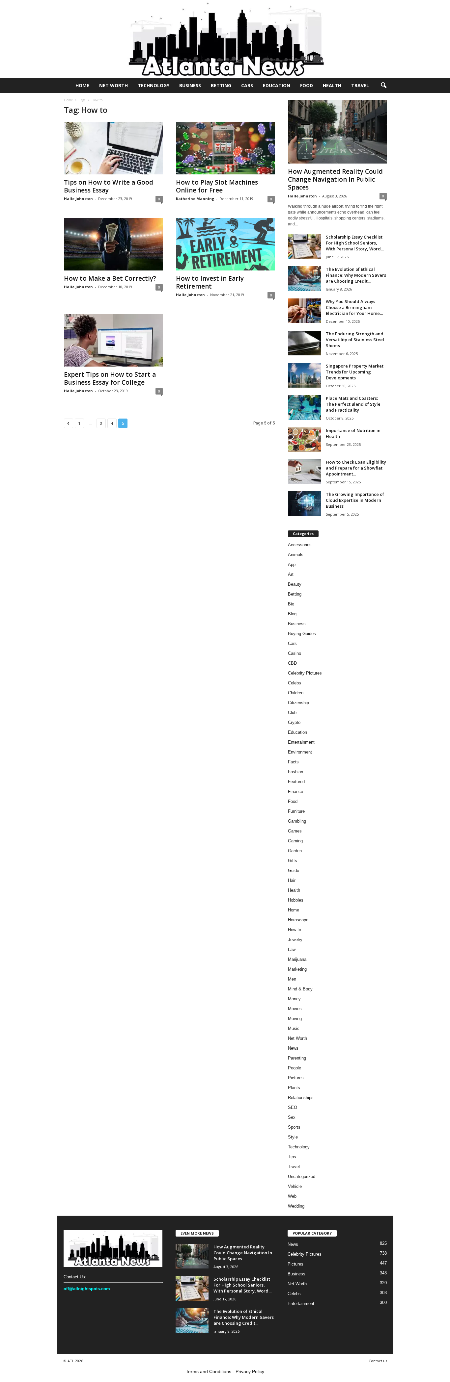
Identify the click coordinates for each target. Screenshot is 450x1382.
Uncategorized (301, 1176)
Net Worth (113, 85)
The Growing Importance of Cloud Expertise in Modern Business (355, 500)
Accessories (300, 544)
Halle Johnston (78, 198)
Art (291, 574)
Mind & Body (300, 988)
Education (276, 85)
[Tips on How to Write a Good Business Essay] (113, 148)
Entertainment (301, 742)
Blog (292, 613)
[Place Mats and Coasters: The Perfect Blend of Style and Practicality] (304, 407)
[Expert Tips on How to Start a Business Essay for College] (113, 340)
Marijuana (297, 959)
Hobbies (295, 900)
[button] (383, 85)
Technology (153, 85)
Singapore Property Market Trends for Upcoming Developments (354, 372)
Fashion (295, 771)
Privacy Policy (250, 1371)
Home (82, 85)
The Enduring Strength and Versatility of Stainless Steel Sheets (355, 339)
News (293, 1048)
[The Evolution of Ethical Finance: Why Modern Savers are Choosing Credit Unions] (304, 278)
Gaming (295, 840)
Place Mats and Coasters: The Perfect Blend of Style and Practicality (353, 404)
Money (294, 998)
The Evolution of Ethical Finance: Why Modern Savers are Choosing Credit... (356, 275)
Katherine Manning (195, 198)
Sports (294, 1127)
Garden (295, 850)
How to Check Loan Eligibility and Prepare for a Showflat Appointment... (356, 468)
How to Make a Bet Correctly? (110, 278)
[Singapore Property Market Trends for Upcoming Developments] (304, 375)
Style (293, 1137)
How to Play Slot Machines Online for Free (217, 186)
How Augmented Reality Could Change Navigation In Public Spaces (335, 179)
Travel (360, 85)
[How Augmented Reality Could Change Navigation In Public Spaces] (337, 132)
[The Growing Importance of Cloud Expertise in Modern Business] (304, 503)
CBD (292, 663)
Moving (295, 1018)
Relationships (301, 1097)
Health (332, 85)
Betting (221, 85)
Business (190, 85)
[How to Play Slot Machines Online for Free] (225, 148)
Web (292, 1196)
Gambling (297, 821)
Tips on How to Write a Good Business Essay (108, 186)
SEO (292, 1107)
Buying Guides (302, 633)
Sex (291, 1117)
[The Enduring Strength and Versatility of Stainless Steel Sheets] (304, 343)
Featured (296, 781)
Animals (295, 554)
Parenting (297, 1058)
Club (292, 712)
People (294, 1067)
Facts (293, 761)
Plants (294, 1087)
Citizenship (298, 702)
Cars (247, 85)
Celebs (294, 682)
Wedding (296, 1206)
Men (292, 979)
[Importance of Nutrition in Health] (304, 439)
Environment (300, 752)
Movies (295, 1008)
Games (295, 831)
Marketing (297, 969)
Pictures (296, 1077)
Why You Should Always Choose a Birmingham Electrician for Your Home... (354, 307)
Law (291, 949)
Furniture (296, 811)
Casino (294, 653)
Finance (295, 791)
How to (294, 929)
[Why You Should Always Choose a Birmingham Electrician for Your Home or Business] (304, 310)
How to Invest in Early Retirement (210, 282)
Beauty (294, 584)
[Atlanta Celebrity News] (225, 39)
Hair (291, 880)
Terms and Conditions (208, 1371)
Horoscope (298, 919)
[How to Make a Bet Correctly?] (113, 244)
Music (293, 1028)
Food (306, 85)
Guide (293, 870)
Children (295, 692)
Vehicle (295, 1186)
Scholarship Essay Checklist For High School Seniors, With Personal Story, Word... (355, 243)
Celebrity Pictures (305, 673)
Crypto (294, 722)
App (291, 564)
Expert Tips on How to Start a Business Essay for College (110, 378)
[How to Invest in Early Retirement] (225, 244)
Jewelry (295, 939)
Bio (291, 603)
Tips (292, 1156)
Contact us (378, 1360)
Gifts (292, 860)
